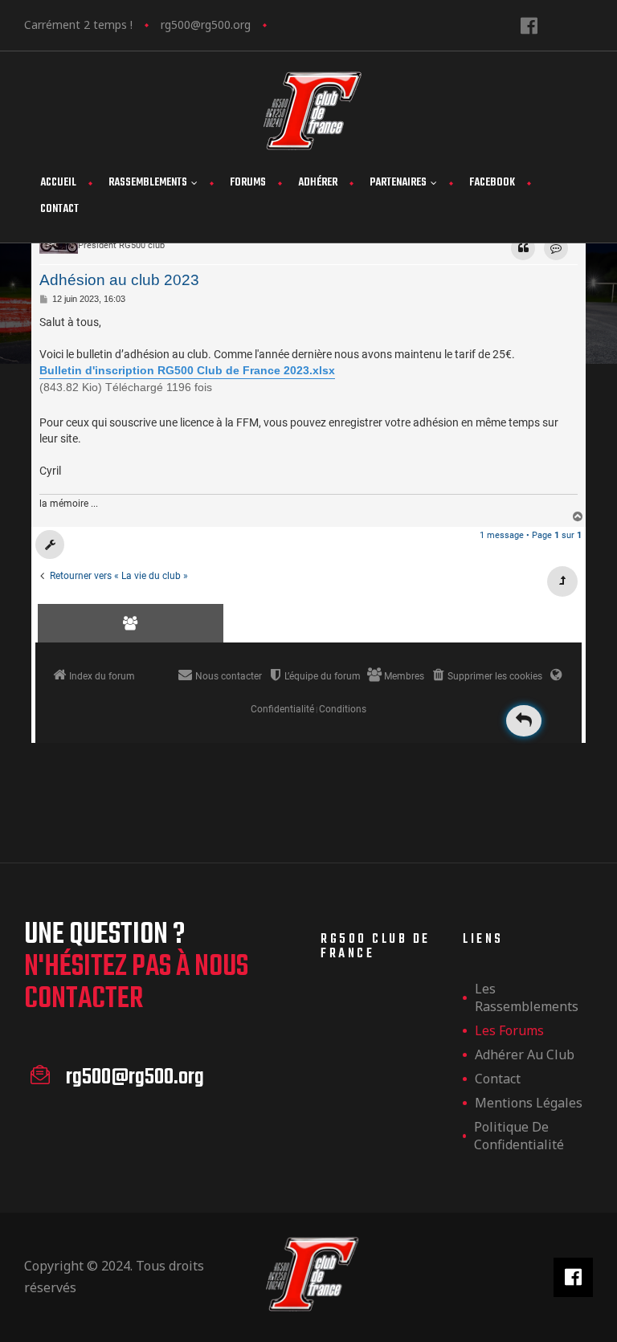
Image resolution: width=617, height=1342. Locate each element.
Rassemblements (147, 182)
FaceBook (492, 182)
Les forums (509, 1030)
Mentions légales (528, 1103)
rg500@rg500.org (206, 24)
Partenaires (398, 182)
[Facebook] (529, 25)
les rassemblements (526, 997)
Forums (248, 182)
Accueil (58, 182)
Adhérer (317, 182)
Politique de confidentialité (519, 1135)
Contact (59, 209)
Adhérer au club (524, 1054)
